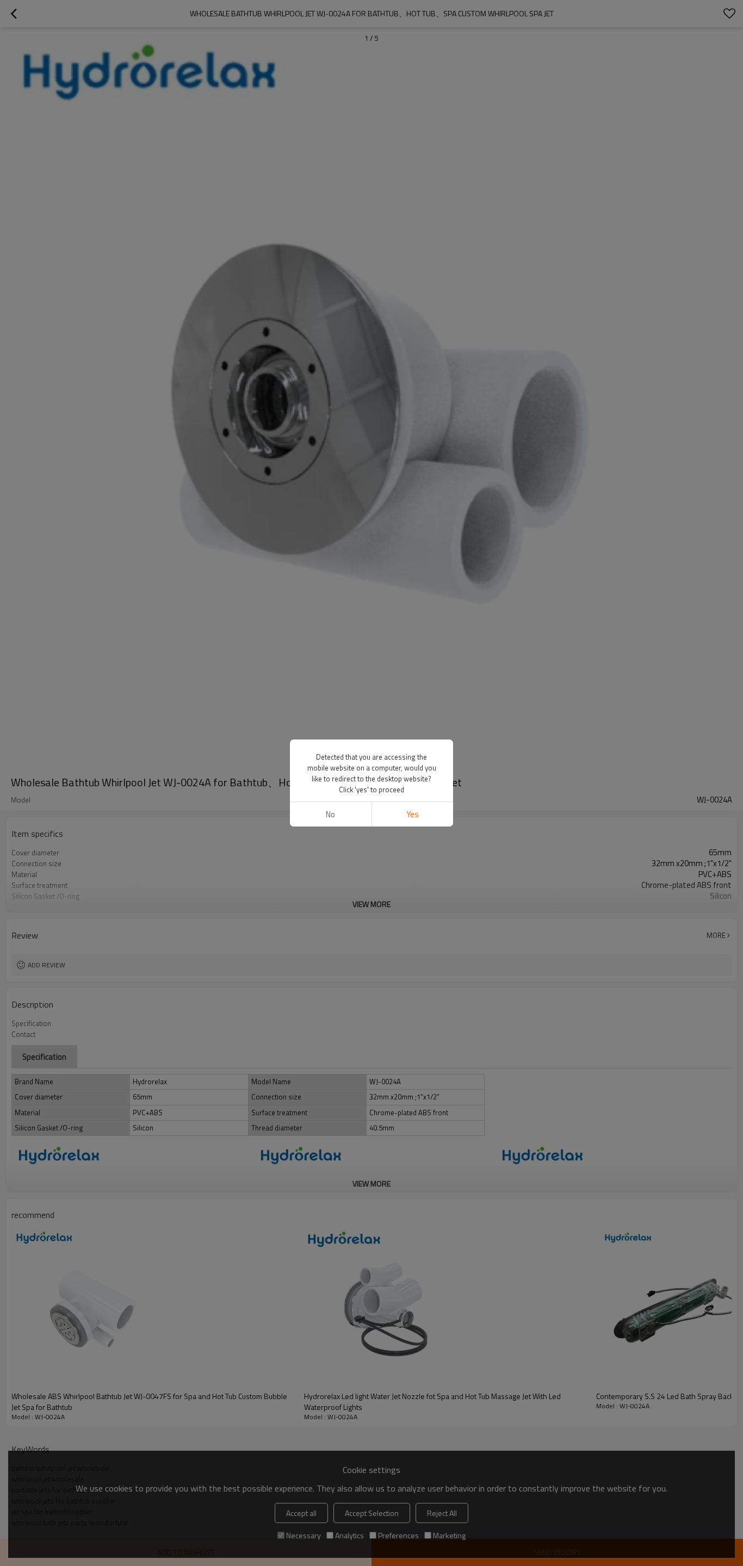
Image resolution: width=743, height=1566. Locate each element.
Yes (412, 814)
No (330, 814)
